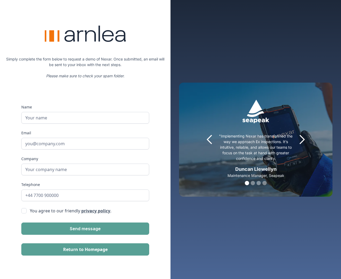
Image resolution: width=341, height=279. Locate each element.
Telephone (30, 184)
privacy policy (95, 211)
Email (26, 132)
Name (26, 107)
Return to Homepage (85, 249)
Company (29, 158)
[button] (209, 140)
